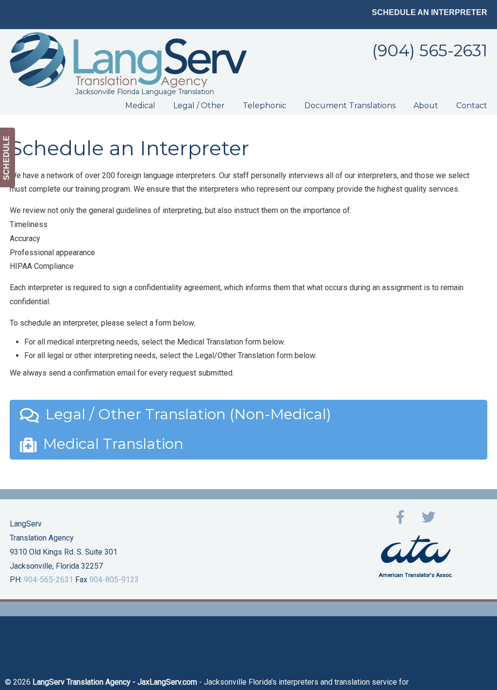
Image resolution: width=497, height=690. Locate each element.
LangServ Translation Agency (128, 60)
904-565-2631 (48, 579)
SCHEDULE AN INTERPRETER (429, 12)
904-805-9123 (114, 579)
